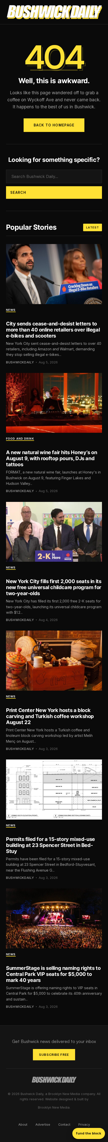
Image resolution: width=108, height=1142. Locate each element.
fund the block (88, 1133)
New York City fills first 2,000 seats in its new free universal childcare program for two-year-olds (53, 587)
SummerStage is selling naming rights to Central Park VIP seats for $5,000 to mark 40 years (53, 974)
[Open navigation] (97, 12)
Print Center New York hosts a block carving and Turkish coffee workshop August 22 (50, 716)
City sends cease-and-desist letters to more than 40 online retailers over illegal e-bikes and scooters (53, 330)
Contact (64, 1124)
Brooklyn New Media (54, 1107)
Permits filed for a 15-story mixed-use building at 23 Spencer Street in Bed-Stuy (50, 845)
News (11, 310)
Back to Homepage (54, 125)
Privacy (84, 1124)
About (22, 1124)
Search (18, 193)
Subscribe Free (54, 1055)
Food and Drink (20, 438)
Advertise (42, 1124)
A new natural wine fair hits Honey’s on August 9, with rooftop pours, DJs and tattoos (51, 458)
